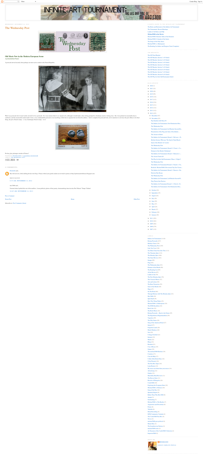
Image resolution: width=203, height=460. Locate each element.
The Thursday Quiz (153, 253)
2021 (151, 88)
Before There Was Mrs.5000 (155, 395)
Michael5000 (17, 155)
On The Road (151, 291)
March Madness (152, 330)
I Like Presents (152, 361)
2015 (151, 105)
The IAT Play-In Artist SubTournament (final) (160, 77)
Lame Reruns (151, 366)
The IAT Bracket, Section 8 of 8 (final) (158, 74)
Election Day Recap (157, 173)
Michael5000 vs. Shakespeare (156, 44)
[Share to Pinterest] (14, 160)
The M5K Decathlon (153, 306)
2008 (151, 226)
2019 (151, 94)
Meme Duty (151, 424)
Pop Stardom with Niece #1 (159, 121)
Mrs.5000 (150, 296)
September (155, 193)
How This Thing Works (154, 301)
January (154, 215)
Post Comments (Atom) (19, 203)
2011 (151, 218)
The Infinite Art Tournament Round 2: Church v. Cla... (166, 165)
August (154, 196)
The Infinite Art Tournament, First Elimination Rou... (166, 123)
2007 (151, 229)
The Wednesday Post (18, 157)
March (154, 209)
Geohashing (151, 400)
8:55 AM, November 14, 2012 (21, 181)
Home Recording (152, 412)
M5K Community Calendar (155, 414)
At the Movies (152, 272)
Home (72, 199)
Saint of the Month (153, 287)
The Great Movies (153, 258)
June (153, 201)
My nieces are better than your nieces (158, 368)
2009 (151, 224)
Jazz (149, 332)
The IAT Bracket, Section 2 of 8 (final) (158, 60)
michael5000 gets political (155, 421)
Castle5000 (151, 383)
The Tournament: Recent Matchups (158, 29)
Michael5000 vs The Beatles (156, 402)
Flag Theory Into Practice (158, 181)
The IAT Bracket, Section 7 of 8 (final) (158, 72)
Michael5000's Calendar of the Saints (158, 39)
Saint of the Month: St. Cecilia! (160, 143)
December (155, 116)
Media (149, 339)
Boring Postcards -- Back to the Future (158, 313)
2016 (151, 102)
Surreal (150, 325)
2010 (151, 221)
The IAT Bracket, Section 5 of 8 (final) (158, 67)
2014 (151, 108)
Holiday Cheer (152, 243)
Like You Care (152, 248)
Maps (149, 289)
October (154, 190)
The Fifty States (152, 320)
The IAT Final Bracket (154, 55)
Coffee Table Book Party (155, 359)
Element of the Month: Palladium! (161, 151)
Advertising (151, 371)
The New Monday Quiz (154, 277)
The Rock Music (152, 311)
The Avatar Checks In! (157, 156)
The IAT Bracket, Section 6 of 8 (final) (158, 69)
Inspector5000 (152, 433)
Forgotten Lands (152, 327)
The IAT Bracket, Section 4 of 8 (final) (158, 65)
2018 (151, 97)
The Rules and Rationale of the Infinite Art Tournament (163, 27)
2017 (151, 99)
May (153, 204)
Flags (149, 263)
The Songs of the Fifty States (156, 41)
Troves (150, 419)
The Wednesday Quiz (154, 265)
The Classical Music (153, 279)
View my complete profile (167, 445)
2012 (151, 113)
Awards (150, 397)
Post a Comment (9, 196)
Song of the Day (152, 390)
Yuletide (150, 409)
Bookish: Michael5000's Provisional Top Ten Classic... (166, 167)
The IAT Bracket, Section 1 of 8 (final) (158, 57)
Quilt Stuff (151, 299)
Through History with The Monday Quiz (159, 294)
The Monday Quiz (153, 255)
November (155, 118)
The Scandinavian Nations (155, 426)
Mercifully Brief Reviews (155, 376)
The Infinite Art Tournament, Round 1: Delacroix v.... (166, 154)
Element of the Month (154, 267)
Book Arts (151, 308)
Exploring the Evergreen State (156, 385)
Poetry (149, 407)
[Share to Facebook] (12, 160)
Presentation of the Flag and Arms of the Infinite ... (165, 132)
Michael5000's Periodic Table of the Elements (161, 37)
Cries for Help (152, 356)
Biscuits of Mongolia (154, 380)
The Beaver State (152, 378)
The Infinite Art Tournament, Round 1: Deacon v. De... (166, 170)
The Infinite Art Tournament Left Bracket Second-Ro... (166, 129)
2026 (151, 86)
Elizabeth (12, 171)
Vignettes (150, 318)
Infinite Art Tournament (154, 238)
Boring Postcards (152, 241)
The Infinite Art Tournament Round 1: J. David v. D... (166, 184)
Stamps (150, 260)
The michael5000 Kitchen (155, 351)
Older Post (137, 199)
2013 (151, 110)
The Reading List (153, 270)
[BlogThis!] (8, 160)
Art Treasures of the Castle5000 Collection (160, 431)
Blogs (149, 342)
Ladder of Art (151, 274)
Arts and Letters (152, 282)
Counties (150, 354)
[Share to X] (10, 160)
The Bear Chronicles (153, 284)
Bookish (150, 344)
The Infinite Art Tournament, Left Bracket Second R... (166, 178)
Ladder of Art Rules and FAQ (156, 32)
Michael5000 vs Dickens (155, 388)
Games (150, 349)
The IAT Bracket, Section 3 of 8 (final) (158, 62)
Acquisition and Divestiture (156, 404)
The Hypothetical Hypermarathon (157, 315)
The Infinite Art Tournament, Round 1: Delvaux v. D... (166, 137)
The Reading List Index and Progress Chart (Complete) (163, 46)
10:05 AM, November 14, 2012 (21, 191)
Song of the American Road (155, 323)
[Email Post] (17, 159)
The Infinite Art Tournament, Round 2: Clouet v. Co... (166, 148)
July (153, 198)
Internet (150, 337)
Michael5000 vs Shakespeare (156, 303)
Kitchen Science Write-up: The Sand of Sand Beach (165, 140)
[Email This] (6, 160)
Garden (150, 373)
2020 (151, 91)
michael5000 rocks (153, 428)
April (153, 207)
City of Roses (151, 347)
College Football (152, 335)
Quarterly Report (152, 392)
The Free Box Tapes (153, 363)
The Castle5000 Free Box (155, 416)
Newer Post (8, 199)
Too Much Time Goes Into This (157, 251)
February (154, 212)
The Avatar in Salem (157, 134)
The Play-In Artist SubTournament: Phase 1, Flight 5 (166, 159)
